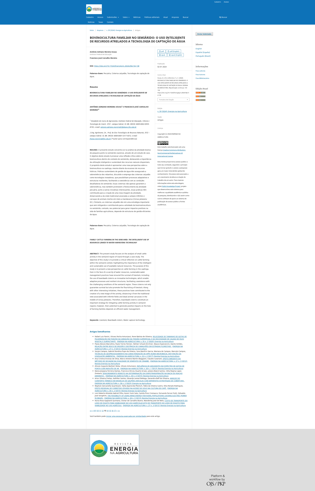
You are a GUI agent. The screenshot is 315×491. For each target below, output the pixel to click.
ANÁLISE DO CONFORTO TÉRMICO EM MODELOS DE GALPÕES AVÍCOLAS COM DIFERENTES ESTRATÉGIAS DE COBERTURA (139, 379)
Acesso (100, 17)
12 (103, 410)
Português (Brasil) (203, 56)
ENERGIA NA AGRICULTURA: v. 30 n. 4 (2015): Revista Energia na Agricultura (137, 376)
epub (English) (176, 55)
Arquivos (175, 17)
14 (108, 410)
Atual (165, 17)
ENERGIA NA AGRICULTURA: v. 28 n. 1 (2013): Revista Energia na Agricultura (151, 368)
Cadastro (90, 17)
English (199, 48)
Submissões (112, 17)
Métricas (137, 17)
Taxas (100, 22)
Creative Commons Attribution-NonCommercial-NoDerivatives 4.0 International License (172, 153)
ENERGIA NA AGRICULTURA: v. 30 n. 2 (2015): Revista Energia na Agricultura (136, 389)
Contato (110, 22)
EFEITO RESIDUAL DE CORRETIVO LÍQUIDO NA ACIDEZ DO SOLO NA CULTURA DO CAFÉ (130, 388)
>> (119, 410)
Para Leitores (200, 71)
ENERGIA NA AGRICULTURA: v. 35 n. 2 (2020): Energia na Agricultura (145, 341)
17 (115, 410)
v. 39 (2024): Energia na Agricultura (119, 30)
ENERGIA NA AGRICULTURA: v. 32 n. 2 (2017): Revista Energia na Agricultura (148, 356)
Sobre (125, 17)
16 (112, 410)
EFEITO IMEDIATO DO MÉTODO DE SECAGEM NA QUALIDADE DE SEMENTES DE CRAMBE (138, 359)
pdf (162, 51)
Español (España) (203, 52)
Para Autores (200, 74)
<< (91, 410)
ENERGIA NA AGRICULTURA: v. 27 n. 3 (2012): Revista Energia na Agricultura (139, 347)
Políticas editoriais (151, 17)
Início (92, 30)
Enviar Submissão (204, 34)
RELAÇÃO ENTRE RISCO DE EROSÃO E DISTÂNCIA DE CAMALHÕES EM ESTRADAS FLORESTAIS (133, 346)
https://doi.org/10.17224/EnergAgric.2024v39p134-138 (116, 66)
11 (100, 410)
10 (98, 410)
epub (163, 55)
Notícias (91, 22)
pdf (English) (174, 51)
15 (110, 410)
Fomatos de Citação (166, 99)
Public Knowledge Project (171, 186)
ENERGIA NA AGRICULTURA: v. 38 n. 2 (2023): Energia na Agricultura (123, 383)
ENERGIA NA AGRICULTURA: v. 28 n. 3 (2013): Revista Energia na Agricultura (135, 398)
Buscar (186, 17)
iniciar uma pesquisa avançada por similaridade (126, 416)
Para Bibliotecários (202, 78)
